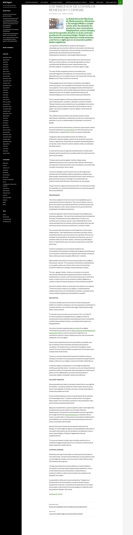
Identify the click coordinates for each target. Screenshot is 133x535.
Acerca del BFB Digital (32, 2)
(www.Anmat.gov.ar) (71, 415)
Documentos (44, 2)
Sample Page (99, 2)
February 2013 (7, 130)
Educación (5, 177)
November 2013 (7, 109)
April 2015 (5, 69)
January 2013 (6, 132)
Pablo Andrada (68, 13)
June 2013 (5, 120)
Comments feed (7, 219)
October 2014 (6, 83)
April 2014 (5, 97)
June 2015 (5, 64)
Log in (4, 214)
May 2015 (5, 67)
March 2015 (6, 71)
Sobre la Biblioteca (111, 2)
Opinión (91, 2)
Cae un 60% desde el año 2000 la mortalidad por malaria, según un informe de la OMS (10, 39)
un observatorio (69, 130)
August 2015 (6, 60)
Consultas (5, 170)
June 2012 (5, 148)
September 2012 (7, 141)
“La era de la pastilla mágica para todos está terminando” (66, 513)
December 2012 (7, 134)
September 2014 (7, 85)
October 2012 (6, 139)
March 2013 (6, 127)
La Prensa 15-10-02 (55, 494)
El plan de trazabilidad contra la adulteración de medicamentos (68, 506)
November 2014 (7, 81)
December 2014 (7, 78)
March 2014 (6, 99)
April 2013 (5, 125)
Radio (4, 202)
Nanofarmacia (6, 193)
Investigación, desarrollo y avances (76, 2)
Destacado (5, 172)
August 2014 (6, 88)
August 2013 (6, 116)
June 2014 (5, 92)
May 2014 (5, 95)
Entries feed (6, 217)
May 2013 (5, 123)
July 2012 (5, 146)
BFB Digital (7, 2)
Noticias (5, 195)
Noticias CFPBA (7, 197)
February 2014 (7, 102)
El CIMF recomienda (56, 2)
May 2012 (5, 151)
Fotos (4, 182)
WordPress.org (7, 221)
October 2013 (6, 111)
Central (5, 165)
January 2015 (6, 76)
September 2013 (7, 113)
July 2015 (5, 62)
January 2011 (6, 153)
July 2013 (5, 118)
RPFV (4, 204)
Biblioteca (5, 163)
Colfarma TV (6, 168)
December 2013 (7, 106)
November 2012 (7, 137)
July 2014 (5, 90)
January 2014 (6, 104)
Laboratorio (6, 188)
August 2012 (6, 144)
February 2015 (7, 74)
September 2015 (7, 57)
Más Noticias (6, 190)
